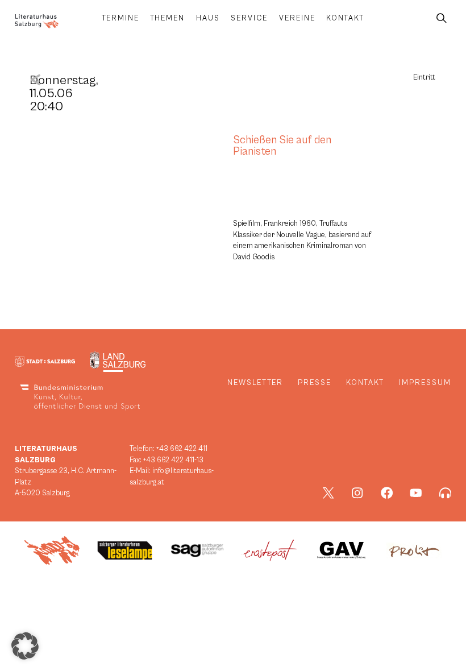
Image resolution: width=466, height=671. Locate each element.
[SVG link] (37, 21)
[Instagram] (357, 493)
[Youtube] (416, 493)
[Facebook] (387, 493)
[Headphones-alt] (445, 493)
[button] (25, 646)
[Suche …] (441, 18)
